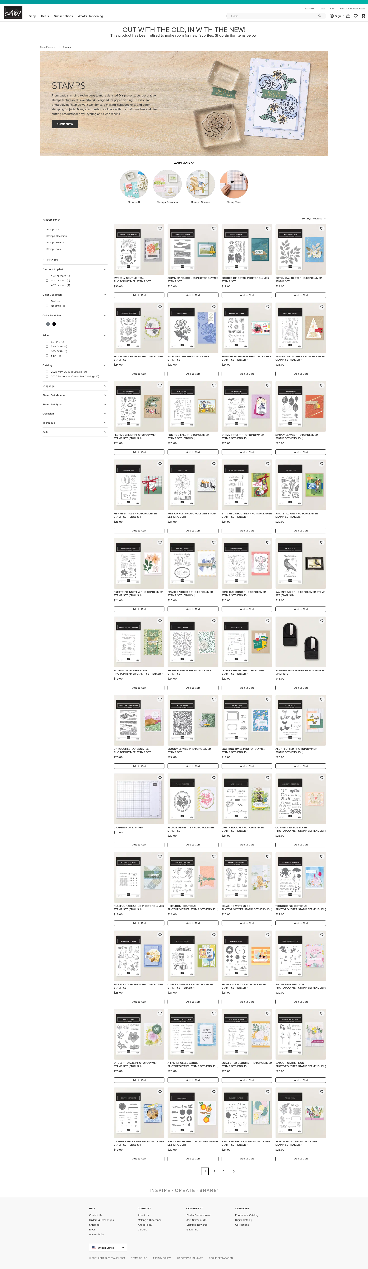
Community (194, 1208)
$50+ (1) (56, 355)
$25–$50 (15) (59, 351)
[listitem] (75, 229)
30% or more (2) (60, 280)
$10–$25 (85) (59, 346)
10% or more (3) (60, 275)
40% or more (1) (60, 285)
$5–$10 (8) (57, 341)
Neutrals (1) (58, 305)
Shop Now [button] (65, 124)
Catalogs (242, 1208)
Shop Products (47, 47)
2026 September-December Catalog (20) (75, 376)
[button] (348, 16)
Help (92, 1208)
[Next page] (234, 1171)
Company (144, 1208)
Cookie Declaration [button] (221, 1258)
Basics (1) (56, 301)
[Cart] (363, 16)
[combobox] (276, 16)
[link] (355, 16)
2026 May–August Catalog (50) (69, 371)
